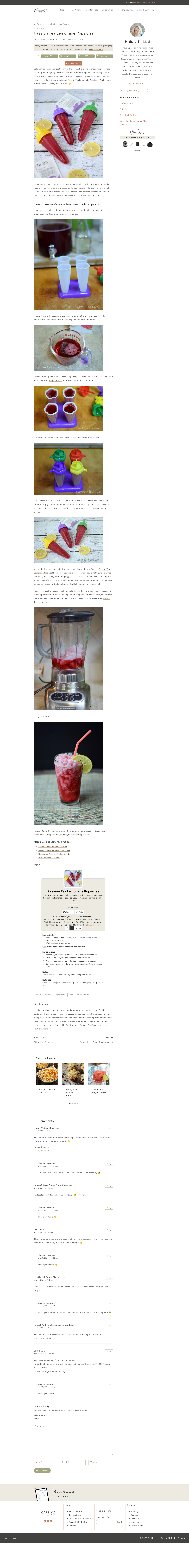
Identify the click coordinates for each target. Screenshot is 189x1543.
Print (68, 912)
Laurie (37, 1350)
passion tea (61, 995)
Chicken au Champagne (45, 1040)
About (14, 1538)
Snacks (44, 28)
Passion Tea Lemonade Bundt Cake (54, 850)
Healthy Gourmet (125, 10)
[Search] (152, 90)
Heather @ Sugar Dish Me (47, 1277)
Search (119, 1522)
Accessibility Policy (78, 1522)
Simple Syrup (55, 380)
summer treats (83, 995)
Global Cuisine (108, 10)
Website (93, 1462)
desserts (38, 995)
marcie (37, 1229)
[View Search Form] (153, 10)
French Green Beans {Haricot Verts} (96, 1040)
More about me (136, 83)
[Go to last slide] (39, 1082)
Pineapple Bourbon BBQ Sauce (144, 2)
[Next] (107, 1082)
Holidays (135, 1511)
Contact (72, 1525)
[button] (69, 905)
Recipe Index (137, 1525)
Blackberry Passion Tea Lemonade (54, 854)
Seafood (135, 1515)
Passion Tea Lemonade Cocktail (52, 846)
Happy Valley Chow (44, 1128)
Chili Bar (124, 109)
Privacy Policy (75, 1511)
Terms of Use (75, 1515)
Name (38, 1462)
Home (6, 1538)
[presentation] (47, 1074)
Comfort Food (92, 10)
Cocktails (135, 1518)
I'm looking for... (103, 1517)
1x (72, 928)
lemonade (49, 995)
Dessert (37, 28)
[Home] (35, 24)
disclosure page (95, 49)
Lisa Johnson (40, 39)
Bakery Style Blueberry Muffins (71, 1092)
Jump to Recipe (74, 63)
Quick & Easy (143, 10)
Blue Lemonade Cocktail (49, 857)
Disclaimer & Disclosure (80, 1518)
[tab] (69, 1103)
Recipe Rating (40, 1415)
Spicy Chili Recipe (128, 115)
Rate (80, 912)
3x (80, 928)
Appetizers (136, 1522)
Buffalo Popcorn (127, 103)
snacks (71, 995)
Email (65, 1462)
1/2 (67, 928)
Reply (109, 1128)
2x (76, 928)
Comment (40, 1426)
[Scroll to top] (184, 1535)
